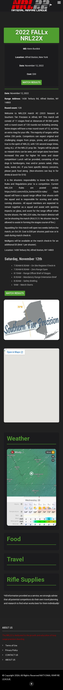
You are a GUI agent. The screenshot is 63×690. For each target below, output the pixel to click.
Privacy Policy (11, 650)
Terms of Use (11, 645)
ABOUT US (10, 659)
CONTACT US (11, 655)
